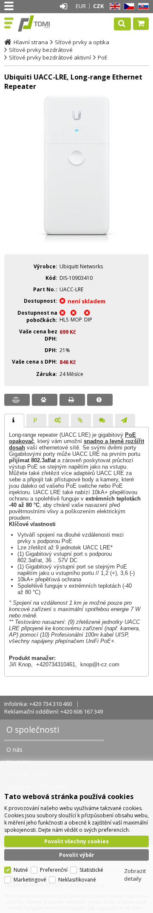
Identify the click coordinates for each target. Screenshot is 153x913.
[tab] (14, 420)
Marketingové (30, 879)
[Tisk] (72, 400)
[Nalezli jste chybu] (100, 400)
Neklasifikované (77, 879)
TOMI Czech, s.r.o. (43, 23)
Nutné (21, 869)
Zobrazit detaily (135, 874)
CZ (127, 6)
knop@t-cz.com (99, 664)
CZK (98, 6)
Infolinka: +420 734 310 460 (38, 704)
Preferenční (54, 869)
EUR (81, 6)
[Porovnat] (17, 400)
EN (113, 6)
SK (142, 6)
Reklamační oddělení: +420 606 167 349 (53, 711)
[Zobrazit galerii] (76, 242)
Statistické (91, 869)
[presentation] (14, 420)
